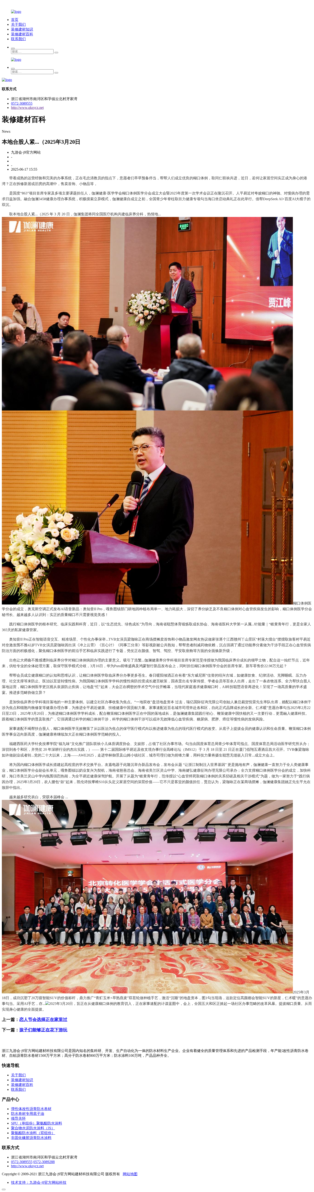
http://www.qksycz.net (27, 108)
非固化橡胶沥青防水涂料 (31, 1138)
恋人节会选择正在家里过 (43, 1019)
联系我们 (18, 39)
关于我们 (18, 24)
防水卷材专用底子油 (27, 1114)
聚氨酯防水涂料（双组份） (33, 1133)
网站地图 (130, 1174)
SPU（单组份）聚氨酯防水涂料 (36, 1123)
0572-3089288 (44, 1162)
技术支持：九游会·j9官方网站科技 (38, 1182)
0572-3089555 (21, 103)
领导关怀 (18, 1118)
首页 (14, 20)
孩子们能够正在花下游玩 (43, 1029)
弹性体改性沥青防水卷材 (31, 1109)
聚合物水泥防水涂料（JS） (33, 1128)
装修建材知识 (22, 29)
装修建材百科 (22, 34)
